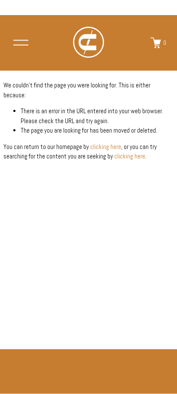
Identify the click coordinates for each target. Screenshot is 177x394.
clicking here (105, 147)
